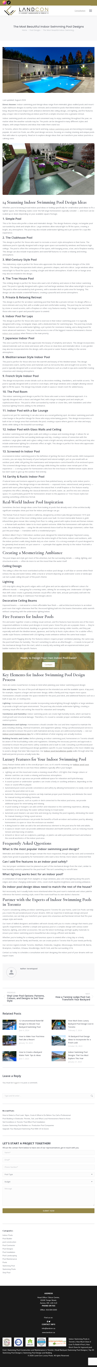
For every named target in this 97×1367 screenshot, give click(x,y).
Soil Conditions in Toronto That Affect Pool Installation (24, 1122)
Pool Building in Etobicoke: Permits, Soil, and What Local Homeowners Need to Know (36, 1119)
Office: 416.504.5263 (48, 1310)
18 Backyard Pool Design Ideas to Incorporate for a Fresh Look (79, 1039)
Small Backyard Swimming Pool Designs (71, 1350)
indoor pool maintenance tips (17, 734)
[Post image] (9, 1025)
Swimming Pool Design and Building (37, 1353)
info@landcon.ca (48, 1328)
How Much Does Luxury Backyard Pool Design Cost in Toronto (80, 1023)
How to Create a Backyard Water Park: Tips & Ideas (30, 1053)
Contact (48, 664)
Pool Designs (8, 1249)
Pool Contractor (9, 1245)
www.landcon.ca (48, 1332)
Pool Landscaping (10, 1256)
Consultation (80, 10)
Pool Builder (7, 1239)
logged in (17, 1082)
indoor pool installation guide (58, 751)
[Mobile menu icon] (90, 10)
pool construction (9, 1242)
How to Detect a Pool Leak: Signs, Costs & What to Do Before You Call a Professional (37, 1115)
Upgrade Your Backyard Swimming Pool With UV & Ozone (26, 1129)
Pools (5, 1262)
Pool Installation (9, 1252)
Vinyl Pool (6, 1273)
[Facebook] (47, 1322)
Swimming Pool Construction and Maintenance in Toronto (30, 1350)
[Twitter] (49, 1322)
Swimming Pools (9, 1269)
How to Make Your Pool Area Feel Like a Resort (31, 1038)
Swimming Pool (9, 1266)
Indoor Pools (8, 1235)
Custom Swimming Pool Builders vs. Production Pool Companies (28, 1125)
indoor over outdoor (11, 333)
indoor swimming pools (59, 129)
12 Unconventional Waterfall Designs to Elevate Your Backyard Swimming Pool (31, 1023)
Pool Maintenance (10, 1259)
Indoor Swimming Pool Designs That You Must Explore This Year (78, 1055)
